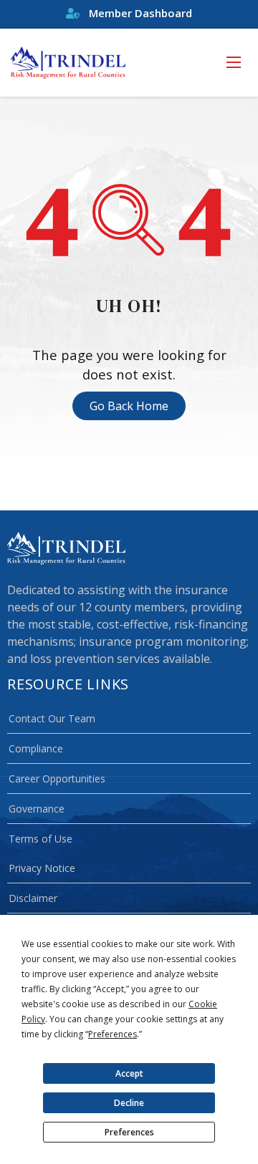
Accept (129, 1073)
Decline (129, 1103)
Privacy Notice (42, 868)
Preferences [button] (112, 1034)
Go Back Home (129, 406)
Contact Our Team (52, 718)
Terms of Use (40, 838)
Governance (36, 808)
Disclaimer (33, 898)
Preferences (129, 1132)
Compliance (36, 748)
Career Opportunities (57, 778)
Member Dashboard (139, 13)
